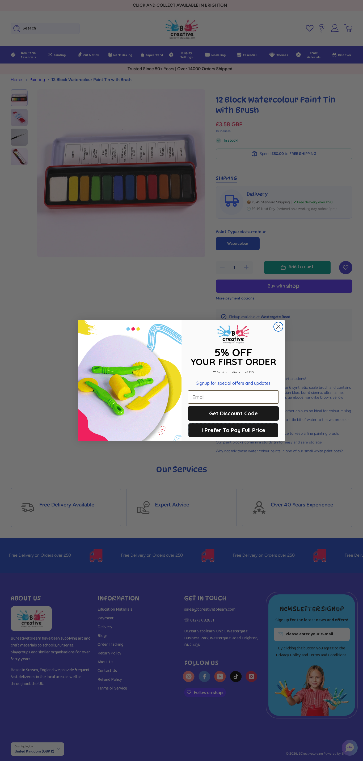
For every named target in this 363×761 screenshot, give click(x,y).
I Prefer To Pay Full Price (233, 430)
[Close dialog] (278, 326)
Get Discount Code (233, 413)
